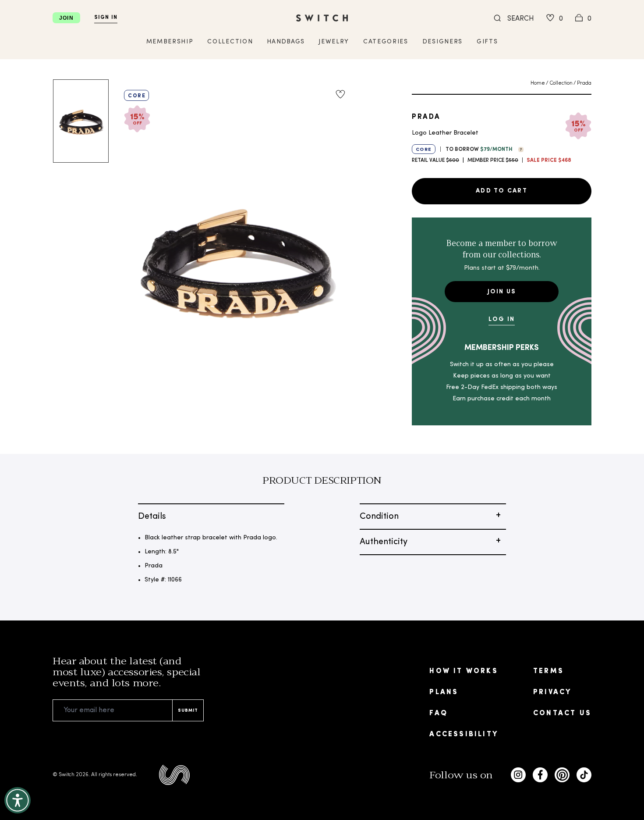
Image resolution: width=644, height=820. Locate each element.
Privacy (552, 692)
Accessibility (463, 734)
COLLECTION (230, 42)
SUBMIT (188, 710)
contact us (562, 713)
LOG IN (501, 319)
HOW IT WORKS (463, 671)
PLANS (443, 692)
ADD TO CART (501, 191)
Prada (584, 83)
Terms (548, 671)
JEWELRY (333, 42)
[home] (322, 18)
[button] (519, 148)
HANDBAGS (285, 42)
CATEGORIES (385, 42)
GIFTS (487, 42)
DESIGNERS (442, 42)
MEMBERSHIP (170, 42)
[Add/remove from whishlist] (340, 94)
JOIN (66, 18)
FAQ (438, 713)
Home (538, 83)
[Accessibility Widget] (17, 800)
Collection (561, 83)
